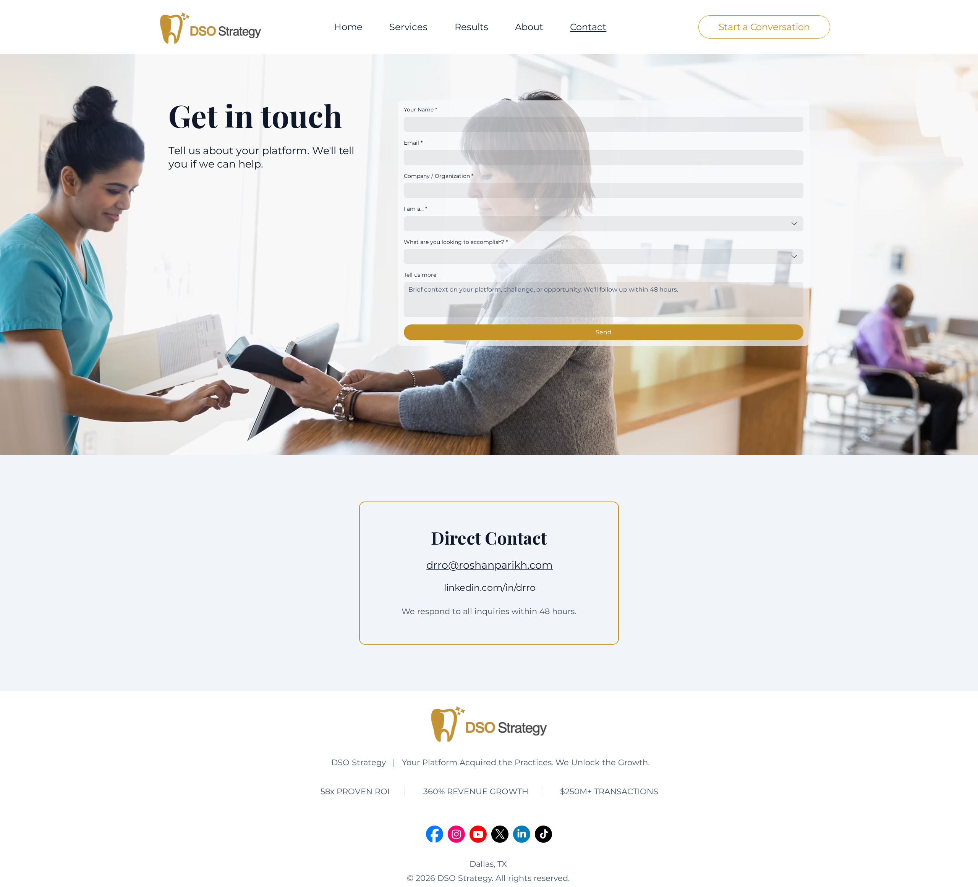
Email (413, 142)
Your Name (420, 109)
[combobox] (603, 223)
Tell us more (420, 274)
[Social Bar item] (434, 834)
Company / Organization (438, 176)
